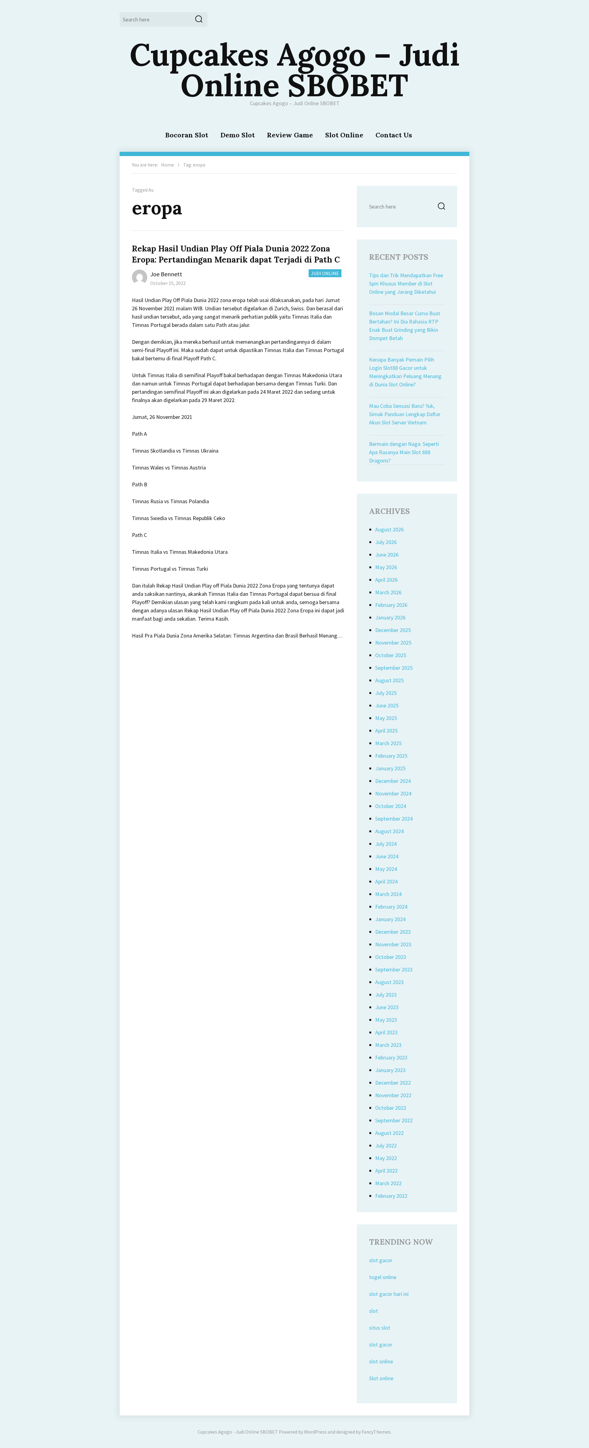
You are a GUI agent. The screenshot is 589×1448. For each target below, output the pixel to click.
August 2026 (389, 529)
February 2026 (391, 604)
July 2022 (386, 1145)
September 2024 (394, 818)
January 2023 (390, 1070)
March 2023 (388, 1044)
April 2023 (386, 1032)
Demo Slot (237, 135)
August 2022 (389, 1132)
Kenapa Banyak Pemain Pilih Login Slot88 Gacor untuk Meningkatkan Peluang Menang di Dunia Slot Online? (405, 372)
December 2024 (393, 780)
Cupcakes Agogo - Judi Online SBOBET (238, 1432)
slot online (381, 1361)
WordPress (315, 1432)
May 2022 (386, 1158)
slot (373, 1310)
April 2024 (386, 881)
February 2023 (391, 1057)
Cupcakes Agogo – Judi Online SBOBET (295, 70)
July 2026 (386, 542)
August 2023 (389, 982)
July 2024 (386, 843)
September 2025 (394, 667)
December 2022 (393, 1082)
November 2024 (393, 793)
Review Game (290, 135)
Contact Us (393, 135)
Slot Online (344, 135)
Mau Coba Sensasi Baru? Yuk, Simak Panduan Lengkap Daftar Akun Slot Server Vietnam (405, 414)
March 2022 (388, 1183)
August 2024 (389, 831)
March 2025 (388, 743)
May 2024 (386, 868)
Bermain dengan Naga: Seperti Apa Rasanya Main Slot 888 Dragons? (404, 452)
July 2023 (386, 994)
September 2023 (394, 969)
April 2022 (386, 1170)
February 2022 (391, 1195)
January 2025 (390, 768)
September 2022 (394, 1120)
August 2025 (389, 680)
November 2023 (393, 944)
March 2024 (388, 894)
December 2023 (393, 931)
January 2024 (390, 919)
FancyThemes (376, 1432)
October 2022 (390, 1107)
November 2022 (393, 1095)
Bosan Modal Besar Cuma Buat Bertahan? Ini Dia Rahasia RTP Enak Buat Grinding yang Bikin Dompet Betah (404, 326)
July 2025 (386, 692)
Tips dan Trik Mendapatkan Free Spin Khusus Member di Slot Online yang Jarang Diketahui (406, 283)
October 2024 (390, 806)
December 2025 (393, 630)
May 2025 (386, 718)
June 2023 (386, 1007)
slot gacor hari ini (389, 1293)
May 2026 (386, 567)
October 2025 (390, 655)
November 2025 (393, 642)
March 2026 (388, 592)
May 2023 (386, 1019)
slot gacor (380, 1260)
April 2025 (386, 730)
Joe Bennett (166, 274)
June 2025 (386, 705)
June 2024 (386, 856)
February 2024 (391, 906)
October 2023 (390, 956)
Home (167, 165)
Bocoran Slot (186, 135)
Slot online (381, 1378)
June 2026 (386, 554)
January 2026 (390, 617)
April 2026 (386, 579)
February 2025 (391, 755)
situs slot (379, 1327)
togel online (382, 1277)
